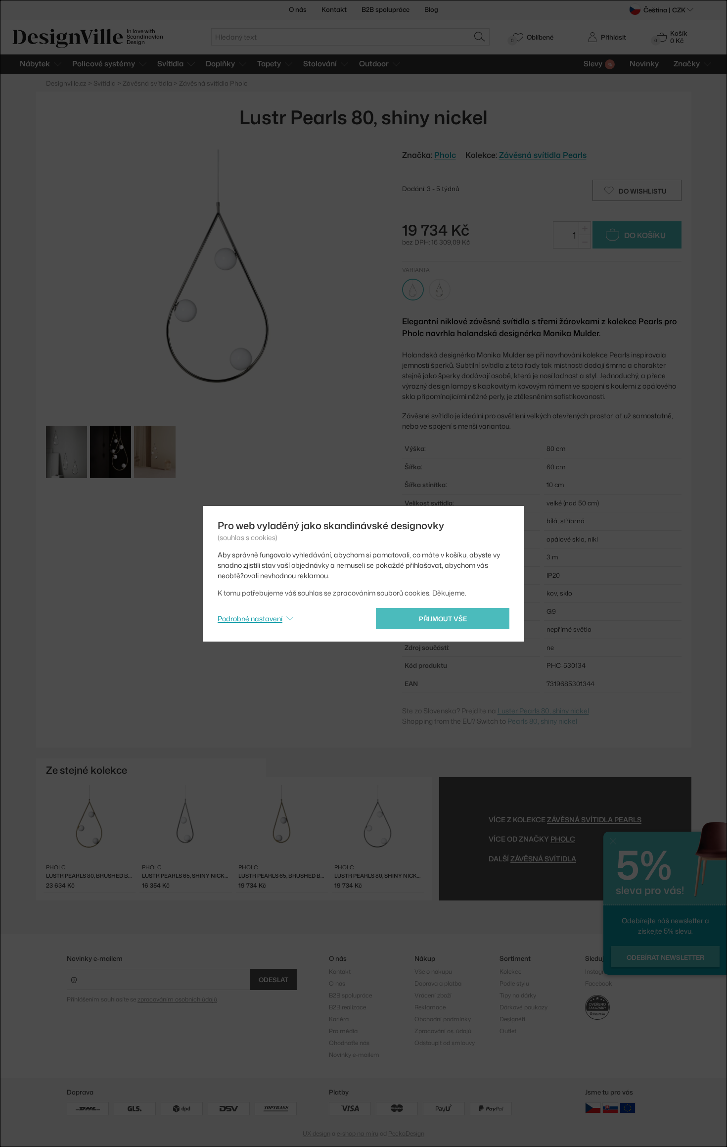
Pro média (343, 1031)
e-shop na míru (357, 1133)
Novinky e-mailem (95, 958)
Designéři (512, 1019)
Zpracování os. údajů (442, 1031)
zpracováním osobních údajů (177, 999)
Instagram (599, 971)
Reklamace (430, 1007)
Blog (431, 9)
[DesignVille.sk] (610, 1107)
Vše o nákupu (433, 971)
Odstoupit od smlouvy (444, 1043)
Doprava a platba (437, 983)
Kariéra (339, 1019)
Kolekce (510, 971)
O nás (298, 9)
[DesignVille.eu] (628, 1107)
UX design (316, 1133)
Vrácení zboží (433, 995)
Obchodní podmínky (442, 1019)
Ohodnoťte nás (349, 1043)
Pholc (562, 839)
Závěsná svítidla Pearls (543, 155)
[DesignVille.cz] (593, 1107)
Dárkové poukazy (523, 1007)
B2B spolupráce (385, 9)
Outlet (508, 1031)
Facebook (598, 983)
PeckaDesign (406, 1133)
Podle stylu (514, 983)
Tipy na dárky (518, 995)
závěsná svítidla (543, 858)
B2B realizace (347, 1007)
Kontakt (334, 9)
